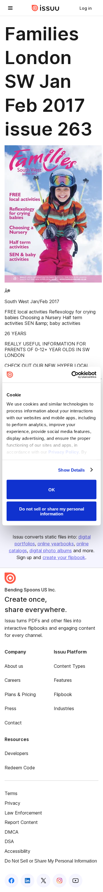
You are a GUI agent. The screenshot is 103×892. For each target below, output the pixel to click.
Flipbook (63, 694)
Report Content (21, 822)
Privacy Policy (63, 451)
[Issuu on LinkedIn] (27, 880)
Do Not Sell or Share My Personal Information (51, 861)
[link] (85, 8)
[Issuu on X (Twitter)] (43, 880)
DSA (9, 841)
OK (51, 489)
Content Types (69, 666)
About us (14, 666)
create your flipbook (64, 557)
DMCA (11, 832)
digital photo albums (50, 550)
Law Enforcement (23, 813)
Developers (16, 753)
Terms (11, 793)
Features (63, 680)
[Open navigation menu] (10, 8)
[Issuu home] (45, 8)
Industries (64, 708)
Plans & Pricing (20, 694)
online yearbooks (55, 544)
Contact (13, 723)
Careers (13, 680)
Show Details (71, 469)
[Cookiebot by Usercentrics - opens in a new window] (72, 374)
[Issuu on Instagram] (59, 880)
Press (10, 708)
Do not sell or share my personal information (51, 511)
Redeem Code (20, 767)
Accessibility (17, 851)
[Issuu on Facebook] (11, 880)
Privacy (12, 803)
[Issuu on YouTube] (75, 880)
